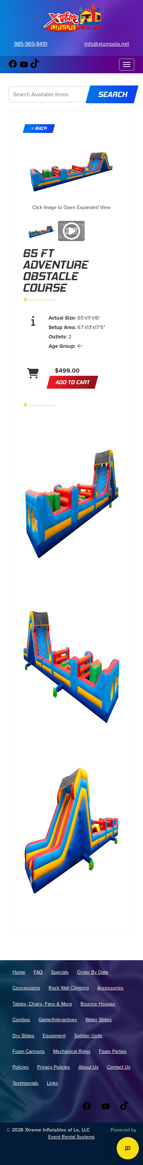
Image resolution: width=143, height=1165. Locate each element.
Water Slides (98, 1019)
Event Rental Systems (71, 1137)
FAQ (38, 972)
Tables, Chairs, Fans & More (42, 1004)
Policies (20, 1067)
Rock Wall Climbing (69, 988)
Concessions (26, 988)
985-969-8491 (30, 44)
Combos (21, 1019)
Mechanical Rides (72, 1051)
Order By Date (92, 972)
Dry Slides (23, 1035)
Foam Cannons (28, 1051)
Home (18, 972)
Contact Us (119, 1067)
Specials (60, 972)
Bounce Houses (98, 1004)
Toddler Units (88, 1035)
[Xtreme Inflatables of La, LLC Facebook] (13, 66)
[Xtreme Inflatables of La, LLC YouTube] (24, 66)
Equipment (54, 1035)
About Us (88, 1067)
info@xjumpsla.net (106, 44)
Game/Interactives (58, 1019)
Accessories (110, 988)
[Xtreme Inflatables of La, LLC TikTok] (35, 66)
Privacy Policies (53, 1067)
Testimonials (25, 1083)
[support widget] (128, 1148)
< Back (39, 128)
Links (52, 1083)
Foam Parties (113, 1051)
